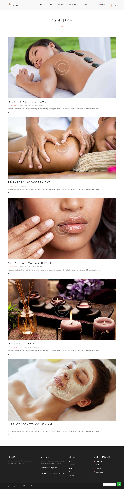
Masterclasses (13, 105)
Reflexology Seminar (23, 343)
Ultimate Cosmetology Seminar (30, 424)
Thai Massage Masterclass (27, 101)
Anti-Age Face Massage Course (30, 263)
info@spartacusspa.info (49, 468)
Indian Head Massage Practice (29, 182)
